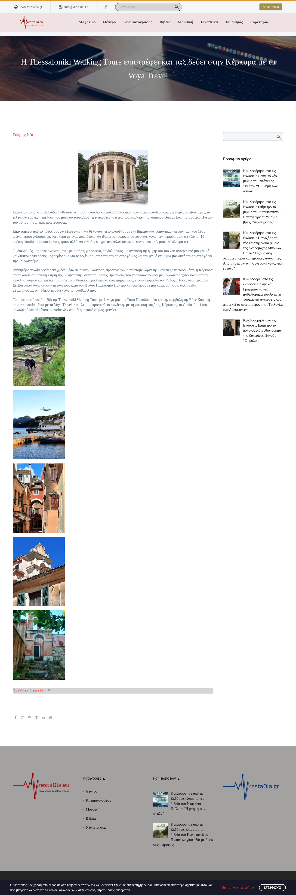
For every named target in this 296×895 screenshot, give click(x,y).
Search (278, 136)
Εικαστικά (209, 22)
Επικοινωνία (271, 7)
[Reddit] (50, 717)
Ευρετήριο (259, 22)
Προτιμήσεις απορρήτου (238, 887)
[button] (176, 7)
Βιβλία (165, 22)
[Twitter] (23, 717)
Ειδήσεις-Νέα (23, 135)
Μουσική (185, 22)
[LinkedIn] (43, 717)
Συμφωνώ (272, 887)
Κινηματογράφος (137, 22)
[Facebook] (106, 7)
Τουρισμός (234, 22)
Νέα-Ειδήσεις (96, 827)
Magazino (87, 22)
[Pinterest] (29, 717)
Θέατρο (109, 22)
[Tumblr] (36, 717)
